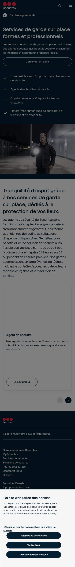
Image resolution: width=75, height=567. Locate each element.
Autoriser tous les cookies (34, 554)
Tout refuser (33, 545)
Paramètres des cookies (34, 535)
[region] (37, 528)
